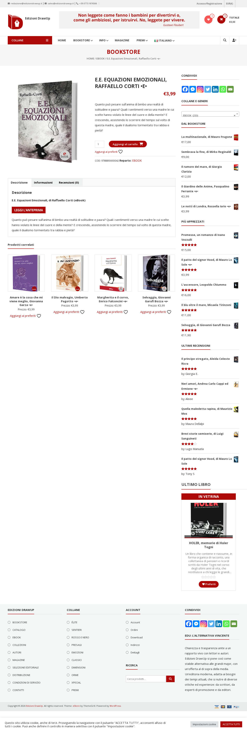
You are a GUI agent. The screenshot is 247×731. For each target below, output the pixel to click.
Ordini (134, 630)
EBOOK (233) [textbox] (209, 115)
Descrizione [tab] (19, 182)
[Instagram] (200, 89)
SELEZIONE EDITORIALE (26, 667)
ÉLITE (74, 622)
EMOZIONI (77, 652)
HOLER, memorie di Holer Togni (208, 545)
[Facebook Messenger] (192, 89)
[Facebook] (185, 89)
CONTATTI (18, 690)
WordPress (115, 705)
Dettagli (135, 652)
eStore (76, 705)
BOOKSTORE (81, 40)
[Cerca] (170, 679)
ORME (75, 675)
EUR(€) (229, 3)
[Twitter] (207, 89)
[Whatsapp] (222, 89)
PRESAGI (77, 645)
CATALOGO (19, 630)
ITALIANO (165, 40)
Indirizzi (135, 645)
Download (137, 637)
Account (135, 622)
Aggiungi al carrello (125, 144)
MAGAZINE (122, 40)
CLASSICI (77, 660)
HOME (62, 40)
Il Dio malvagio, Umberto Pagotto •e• (70, 299)
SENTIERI (77, 630)
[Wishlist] (208, 19)
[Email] (230, 89)
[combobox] (210, 114)
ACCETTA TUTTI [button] (231, 724)
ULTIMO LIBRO (196, 484)
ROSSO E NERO (80, 637)
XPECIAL (76, 682)
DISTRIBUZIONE (21, 675)
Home (90, 58)
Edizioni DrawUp (37, 18)
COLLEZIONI (19, 645)
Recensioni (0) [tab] (69, 182)
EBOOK (100, 58)
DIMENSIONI (78, 667)
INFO (102, 40)
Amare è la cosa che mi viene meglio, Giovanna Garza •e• (26, 301)
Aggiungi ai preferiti (106, 151)
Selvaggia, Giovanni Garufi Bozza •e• (156, 299)
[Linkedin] (215, 89)
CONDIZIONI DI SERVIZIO (27, 682)
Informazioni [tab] (43, 182)
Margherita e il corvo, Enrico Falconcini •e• (113, 299)
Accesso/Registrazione (209, 3)
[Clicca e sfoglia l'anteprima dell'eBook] (29, 210)
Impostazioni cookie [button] (204, 724)
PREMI (141, 40)
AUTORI (17, 652)
